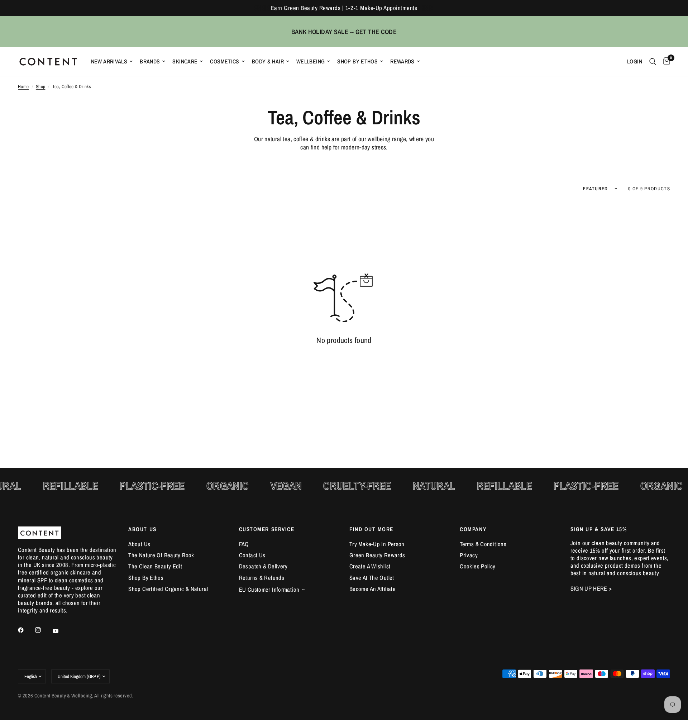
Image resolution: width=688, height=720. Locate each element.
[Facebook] (26, 630)
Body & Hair (268, 61)
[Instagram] (43, 630)
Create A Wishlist (369, 566)
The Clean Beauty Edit (155, 566)
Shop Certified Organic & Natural (168, 589)
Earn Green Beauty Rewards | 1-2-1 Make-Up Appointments (344, 8)
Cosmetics (224, 61)
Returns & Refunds (261, 578)
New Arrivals (109, 61)
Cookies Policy (477, 566)
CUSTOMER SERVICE (267, 529)
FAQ (244, 544)
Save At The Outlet (371, 578)
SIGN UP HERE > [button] (591, 588)
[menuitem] (112, 61)
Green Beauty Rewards (377, 555)
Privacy (469, 555)
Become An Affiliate (372, 589)
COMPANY (473, 529)
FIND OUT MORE (371, 529)
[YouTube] (60, 631)
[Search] (653, 61)
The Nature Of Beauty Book (161, 555)
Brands (150, 61)
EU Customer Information (269, 589)
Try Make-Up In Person (377, 544)
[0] (665, 61)
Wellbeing (310, 61)
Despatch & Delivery (263, 566)
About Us (139, 544)
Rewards (402, 61)
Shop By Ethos (357, 61)
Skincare (184, 61)
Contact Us (252, 555)
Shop (41, 87)
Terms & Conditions (483, 544)
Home (23, 87)
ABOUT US (142, 529)
